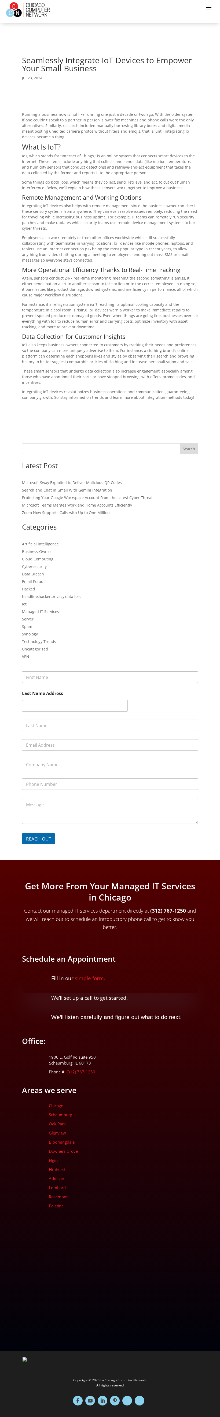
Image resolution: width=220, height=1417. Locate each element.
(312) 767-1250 (80, 1071)
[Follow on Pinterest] (115, 1400)
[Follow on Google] (127, 1400)
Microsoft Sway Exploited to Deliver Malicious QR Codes (72, 482)
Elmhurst (57, 1169)
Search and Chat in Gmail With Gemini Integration (67, 490)
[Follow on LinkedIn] (102, 1400)
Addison (56, 1178)
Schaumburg (60, 1114)
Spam (27, 626)
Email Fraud (32, 581)
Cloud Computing (37, 558)
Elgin (53, 1160)
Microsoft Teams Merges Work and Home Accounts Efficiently (77, 505)
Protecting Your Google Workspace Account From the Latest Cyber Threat (87, 497)
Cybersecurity (34, 566)
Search (189, 448)
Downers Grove (63, 1151)
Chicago (56, 1105)
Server (28, 619)
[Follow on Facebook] (78, 1400)
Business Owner (36, 551)
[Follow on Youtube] (90, 1400)
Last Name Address (42, 693)
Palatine (56, 1205)
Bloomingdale (62, 1142)
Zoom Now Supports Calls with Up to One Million (66, 512)
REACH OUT (38, 839)
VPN (25, 656)
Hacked (28, 589)
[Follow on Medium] (139, 1400)
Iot (24, 604)
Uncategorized (35, 649)
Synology (30, 634)
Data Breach (33, 574)
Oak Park (57, 1123)
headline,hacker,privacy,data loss (51, 596)
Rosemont (58, 1196)
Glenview (57, 1133)
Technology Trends (39, 641)
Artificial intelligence (40, 543)
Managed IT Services (40, 611)
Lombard (57, 1187)
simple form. (90, 978)
